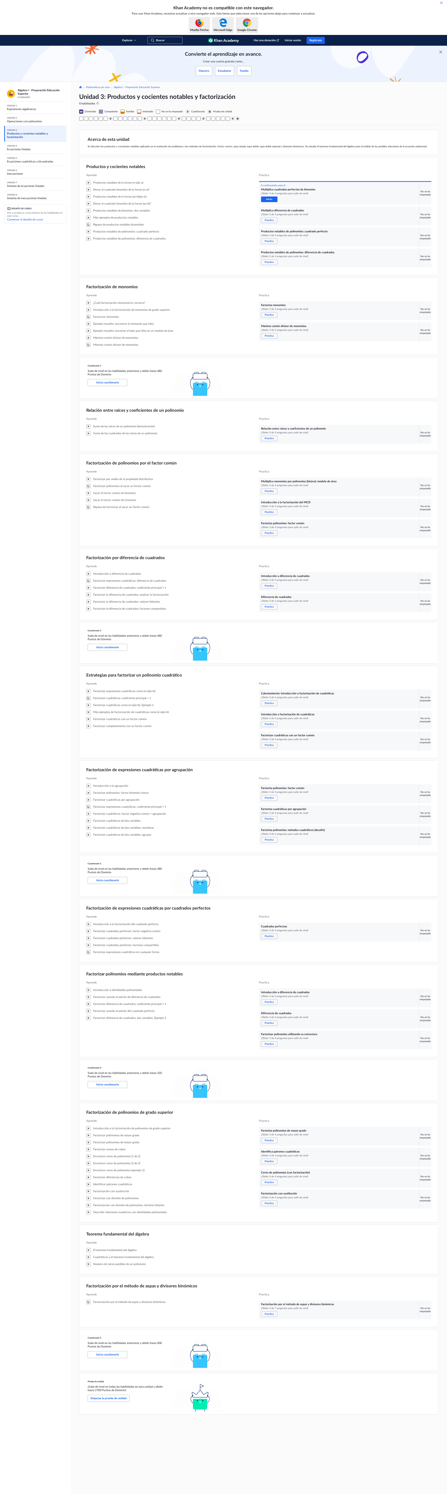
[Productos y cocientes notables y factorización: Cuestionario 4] (203, 119)
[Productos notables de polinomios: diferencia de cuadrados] (96, 119)
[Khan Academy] (223, 40)
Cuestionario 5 (94, 1338)
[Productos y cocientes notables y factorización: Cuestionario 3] (179, 119)
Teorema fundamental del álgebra (117, 1234)
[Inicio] (80, 87)
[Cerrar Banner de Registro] (440, 52)
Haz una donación (265, 40)
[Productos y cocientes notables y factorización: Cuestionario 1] (110, 119)
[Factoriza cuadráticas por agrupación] (169, 119)
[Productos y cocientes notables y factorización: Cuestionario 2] (145, 119)
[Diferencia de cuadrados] (140, 119)
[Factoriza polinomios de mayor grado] (208, 119)
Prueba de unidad (96, 1381)
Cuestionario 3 (94, 864)
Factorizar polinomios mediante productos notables (134, 974)
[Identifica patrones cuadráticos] (213, 119)
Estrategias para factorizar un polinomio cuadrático (134, 675)
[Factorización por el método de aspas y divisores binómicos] (228, 119)
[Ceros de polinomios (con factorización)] (218, 119)
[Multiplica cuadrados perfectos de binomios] (81, 119)
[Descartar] (441, 3)
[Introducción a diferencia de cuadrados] (135, 119)
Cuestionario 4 (94, 1068)
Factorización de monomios (112, 287)
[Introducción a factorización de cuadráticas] (154, 119)
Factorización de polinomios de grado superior (129, 1112)
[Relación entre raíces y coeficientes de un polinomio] (115, 119)
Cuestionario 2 (94, 631)
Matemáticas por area (98, 87)
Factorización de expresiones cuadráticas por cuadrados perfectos (148, 908)
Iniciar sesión (293, 40)
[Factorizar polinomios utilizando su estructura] (198, 119)
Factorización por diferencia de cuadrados (125, 558)
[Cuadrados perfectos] (184, 119)
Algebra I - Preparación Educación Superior (137, 87)
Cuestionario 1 (94, 366)
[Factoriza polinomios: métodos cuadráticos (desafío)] (174, 119)
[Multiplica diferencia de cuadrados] (86, 119)
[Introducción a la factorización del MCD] (125, 119)
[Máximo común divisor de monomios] (106, 119)
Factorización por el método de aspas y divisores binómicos (141, 1286)
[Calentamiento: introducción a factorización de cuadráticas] (150, 119)
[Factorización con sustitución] (223, 119)
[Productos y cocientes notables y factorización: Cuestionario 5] (233, 119)
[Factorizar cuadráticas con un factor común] (159, 119)
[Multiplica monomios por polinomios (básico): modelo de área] (120, 119)
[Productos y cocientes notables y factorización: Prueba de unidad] (238, 119)
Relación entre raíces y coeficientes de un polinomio (135, 410)
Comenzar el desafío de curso (25, 219)
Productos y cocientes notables (115, 167)
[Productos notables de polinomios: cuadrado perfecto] (91, 119)
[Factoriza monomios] (101, 119)
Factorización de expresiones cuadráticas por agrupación (139, 770)
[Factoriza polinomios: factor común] (130, 119)
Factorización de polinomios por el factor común (131, 463)
